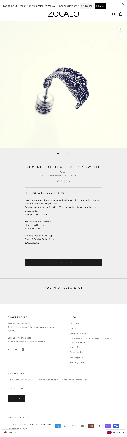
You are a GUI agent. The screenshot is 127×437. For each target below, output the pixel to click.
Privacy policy (76, 352)
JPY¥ (10, 418)
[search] (114, 14)
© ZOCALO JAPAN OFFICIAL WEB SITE (30, 425)
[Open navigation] (6, 14)
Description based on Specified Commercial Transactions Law (90, 340)
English (25, 418)
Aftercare (74, 323)
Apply (16, 398)
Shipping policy (77, 362)
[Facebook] (9, 349)
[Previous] (51, 153)
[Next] (75, 153)
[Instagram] (23, 349)
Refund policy (76, 357)
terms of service (77, 347)
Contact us (75, 328)
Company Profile (78, 333)
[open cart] (120, 14)
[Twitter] (16, 349)
